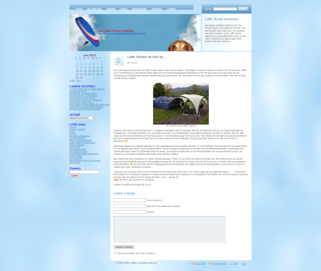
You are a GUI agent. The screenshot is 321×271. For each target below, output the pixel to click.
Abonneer (157, 8)
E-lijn (72, 131)
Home (79, 8)
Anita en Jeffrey (77, 129)
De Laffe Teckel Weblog (116, 31)
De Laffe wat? (94, 8)
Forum (123, 8)
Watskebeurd (139, 8)
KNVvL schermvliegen (80, 140)
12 (89, 68)
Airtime (73, 127)
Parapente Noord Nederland (83, 154)
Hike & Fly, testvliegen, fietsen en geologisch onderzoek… (86, 101)
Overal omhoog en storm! (82, 98)
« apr (72, 80)
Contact (171, 8)
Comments (219, 263)
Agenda (111, 8)
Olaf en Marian (76, 145)
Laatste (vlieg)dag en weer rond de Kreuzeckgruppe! (87, 90)
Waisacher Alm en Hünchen (83, 95)
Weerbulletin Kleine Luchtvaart (84, 160)
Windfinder (74, 162)
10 (81, 68)
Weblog (134, 62)
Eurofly (73, 134)
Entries (199, 263)
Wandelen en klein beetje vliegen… (87, 106)
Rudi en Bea (75, 156)
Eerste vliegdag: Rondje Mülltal (85, 109)
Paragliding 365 (77, 149)
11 (85, 68)
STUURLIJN (75, 158)
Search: (208, 9)
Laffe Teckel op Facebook (82, 142)
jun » (78, 80)
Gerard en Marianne (79, 136)
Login (235, 263)
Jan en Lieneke (77, 138)
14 (97, 68)
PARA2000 (75, 147)
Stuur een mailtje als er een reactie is (136, 253)
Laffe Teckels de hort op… (146, 57)
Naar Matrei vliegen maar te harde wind (89, 104)
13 (93, 68)
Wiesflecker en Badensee (82, 93)
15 (101, 68)
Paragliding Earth (78, 151)
